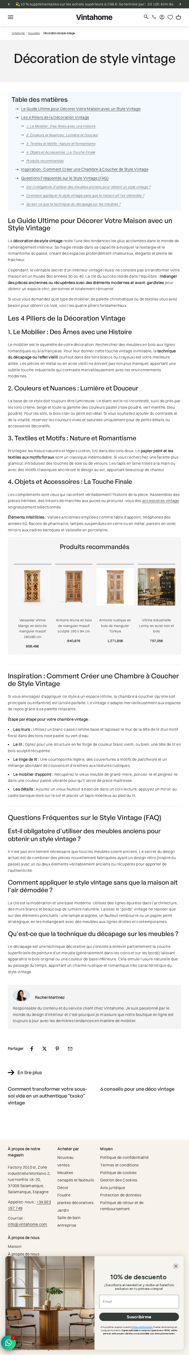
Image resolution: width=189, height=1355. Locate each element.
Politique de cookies (118, 1172)
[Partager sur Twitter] (44, 1049)
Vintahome (18, 33)
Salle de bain (68, 1217)
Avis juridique (112, 1187)
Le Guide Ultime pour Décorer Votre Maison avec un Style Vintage (81, 108)
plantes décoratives (75, 1202)
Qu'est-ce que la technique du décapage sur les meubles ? (73, 204)
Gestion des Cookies (118, 1179)
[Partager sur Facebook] (32, 1049)
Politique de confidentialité (124, 1157)
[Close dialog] (176, 1266)
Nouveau (65, 1157)
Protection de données (120, 1194)
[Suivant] (180, 4)
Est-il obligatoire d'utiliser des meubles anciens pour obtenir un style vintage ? (88, 187)
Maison (14, 1246)
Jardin (63, 1210)
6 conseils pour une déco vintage (137, 1089)
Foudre (63, 1194)
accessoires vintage (160, 500)
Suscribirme (139, 1316)
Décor (63, 1187)
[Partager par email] (70, 1049)
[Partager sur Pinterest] (57, 1049)
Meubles (65, 1172)
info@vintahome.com (27, 1224)
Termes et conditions (119, 1164)
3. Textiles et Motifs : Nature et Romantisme (60, 143)
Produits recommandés (44, 161)
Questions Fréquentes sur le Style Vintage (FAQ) (65, 178)
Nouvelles (34, 33)
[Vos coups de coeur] (170, 17)
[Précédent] (9, 4)
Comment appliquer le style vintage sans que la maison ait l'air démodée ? (85, 195)
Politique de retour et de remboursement (121, 1205)
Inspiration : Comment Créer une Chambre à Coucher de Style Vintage (84, 169)
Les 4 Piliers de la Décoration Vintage (55, 117)
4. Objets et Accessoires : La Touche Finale (60, 152)
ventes (63, 1164)
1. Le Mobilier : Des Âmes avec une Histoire (60, 126)
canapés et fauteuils (75, 1179)
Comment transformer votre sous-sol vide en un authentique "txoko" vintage (47, 1096)
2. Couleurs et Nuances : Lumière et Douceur (62, 135)
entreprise (66, 1225)
